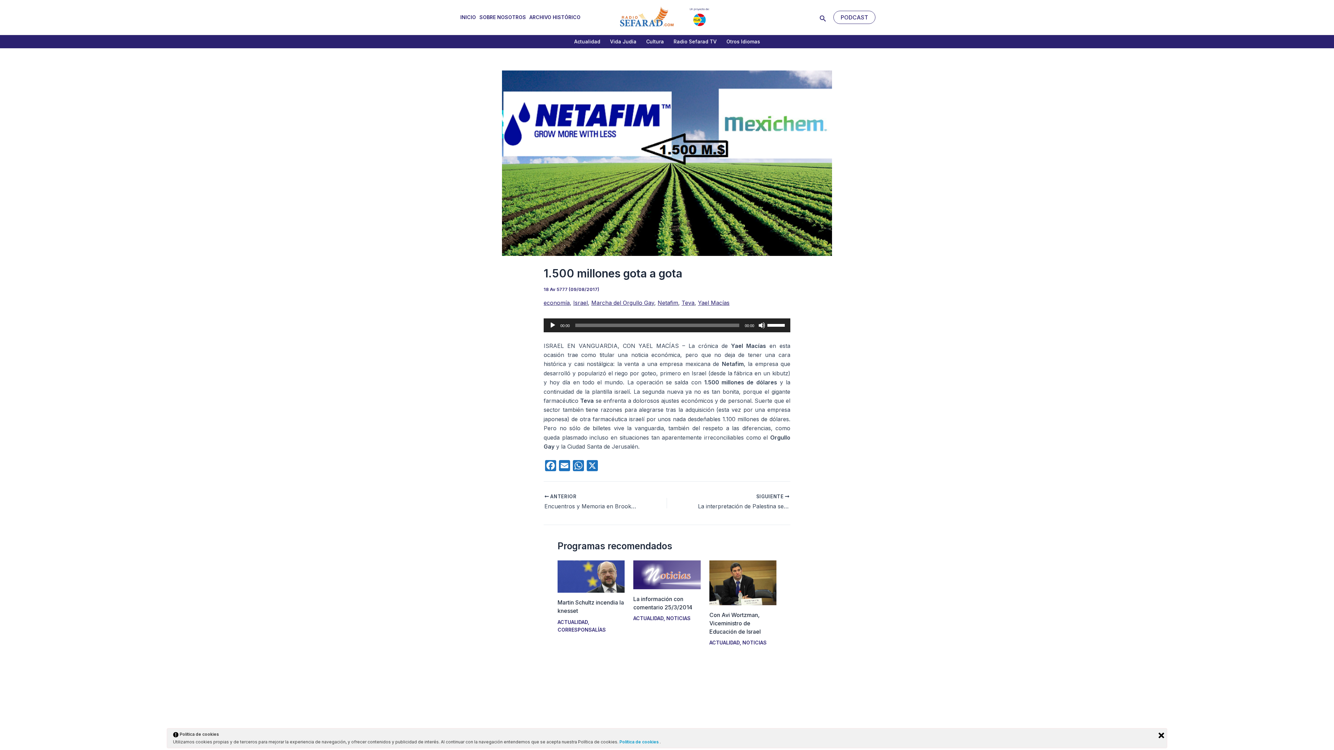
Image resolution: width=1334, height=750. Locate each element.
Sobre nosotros (502, 17)
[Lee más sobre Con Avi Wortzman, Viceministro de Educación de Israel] (742, 582)
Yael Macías (714, 302)
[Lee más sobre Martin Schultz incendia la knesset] (591, 576)
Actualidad (587, 41)
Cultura (655, 41)
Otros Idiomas (743, 41)
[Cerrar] (1161, 735)
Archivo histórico (554, 17)
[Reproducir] (552, 325)
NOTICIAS (678, 618)
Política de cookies (639, 741)
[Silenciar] (761, 325)
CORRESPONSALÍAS (582, 630)
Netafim (668, 302)
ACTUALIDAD (573, 622)
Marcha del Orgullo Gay (622, 302)
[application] (667, 325)
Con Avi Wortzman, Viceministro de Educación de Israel (735, 623)
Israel (580, 302)
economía (557, 302)
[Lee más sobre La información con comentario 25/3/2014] (666, 574)
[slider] (777, 324)
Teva (688, 302)
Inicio (468, 17)
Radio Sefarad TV (695, 41)
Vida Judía (623, 41)
